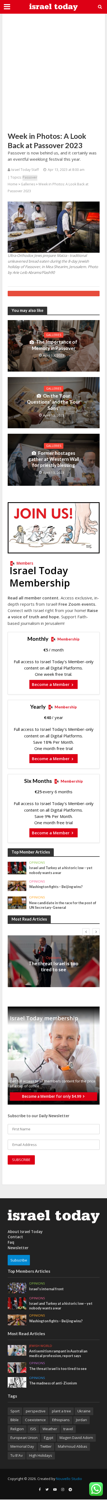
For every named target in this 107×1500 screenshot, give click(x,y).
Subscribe (18, 1260)
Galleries (28, 184)
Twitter (46, 1446)
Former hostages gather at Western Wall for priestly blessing (53, 459)
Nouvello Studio (69, 1478)
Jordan (81, 1419)
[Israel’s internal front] (17, 1287)
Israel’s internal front (46, 1289)
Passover (29, 177)
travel (68, 1428)
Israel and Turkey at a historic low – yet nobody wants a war (60, 870)
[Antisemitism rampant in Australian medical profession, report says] (17, 1349)
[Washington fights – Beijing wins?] (17, 885)
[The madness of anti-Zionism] (17, 1382)
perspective (36, 1411)
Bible (14, 1419)
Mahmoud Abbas (72, 1446)
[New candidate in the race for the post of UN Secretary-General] (17, 902)
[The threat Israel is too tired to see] (17, 1367)
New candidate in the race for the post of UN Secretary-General (62, 905)
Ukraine (84, 1411)
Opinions (37, 862)
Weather (50, 1428)
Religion (17, 1428)
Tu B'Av (16, 1455)
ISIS (33, 1428)
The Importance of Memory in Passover (55, 345)
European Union (24, 1437)
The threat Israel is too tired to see (53, 966)
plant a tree (61, 1411)
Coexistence (35, 1419)
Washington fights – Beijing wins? (56, 887)
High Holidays (40, 1455)
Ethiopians (61, 1419)
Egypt (48, 1437)
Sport (14, 1411)
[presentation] (85, 931)
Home (13, 184)
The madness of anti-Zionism (53, 1383)
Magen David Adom (76, 1437)
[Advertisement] (53, 72)
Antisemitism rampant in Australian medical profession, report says (58, 1353)
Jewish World (40, 1346)
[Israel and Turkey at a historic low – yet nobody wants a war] (17, 867)
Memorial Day (22, 1446)
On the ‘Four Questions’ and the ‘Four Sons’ (53, 402)
